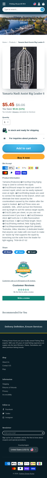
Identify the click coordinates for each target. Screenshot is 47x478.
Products (12, 42)
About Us (5, 362)
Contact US (6, 366)
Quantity (5, 117)
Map (4, 369)
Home (4, 42)
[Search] (42, 9)
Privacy (5, 391)
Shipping (15, 112)
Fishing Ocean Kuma (26, 473)
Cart (43, 4)
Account (39, 4)
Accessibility (7, 395)
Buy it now (23, 157)
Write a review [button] (24, 298)
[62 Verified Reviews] (23, 278)
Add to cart (23, 148)
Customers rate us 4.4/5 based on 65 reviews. (19, 281)
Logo (17, 4)
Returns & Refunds (9, 387)
